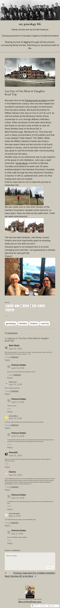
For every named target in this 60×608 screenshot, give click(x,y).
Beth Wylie (14, 345)
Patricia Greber (18, 365)
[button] (17, 196)
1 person (14, 357)
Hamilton (23, 323)
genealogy (11, 323)
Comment (49, 567)
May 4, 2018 (14, 516)
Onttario (34, 323)
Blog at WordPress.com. (30, 601)
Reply (7, 360)
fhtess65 (13, 452)
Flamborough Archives (36, 100)
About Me (30, 596)
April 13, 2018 (15, 348)
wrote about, (22, 163)
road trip (45, 323)
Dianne (12, 472)
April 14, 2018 (15, 475)
